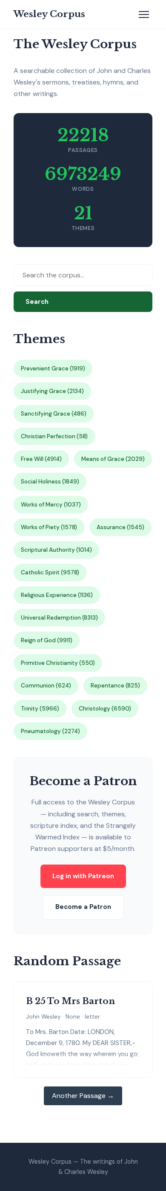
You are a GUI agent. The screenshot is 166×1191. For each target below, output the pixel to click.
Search (37, 301)
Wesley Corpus (49, 14)
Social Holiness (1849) (50, 481)
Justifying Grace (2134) (52, 391)
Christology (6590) (105, 708)
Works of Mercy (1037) (51, 504)
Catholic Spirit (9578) (50, 572)
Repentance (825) (115, 685)
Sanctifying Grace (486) (53, 413)
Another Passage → (83, 1095)
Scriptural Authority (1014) (56, 549)
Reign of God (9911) (46, 640)
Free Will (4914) (41, 459)
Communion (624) (46, 685)
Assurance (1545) (120, 527)
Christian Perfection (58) (54, 436)
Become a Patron (83, 907)
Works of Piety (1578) (49, 527)
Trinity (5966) (40, 708)
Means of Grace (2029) (113, 459)
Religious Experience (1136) (57, 595)
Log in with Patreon (83, 876)
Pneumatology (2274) (50, 731)
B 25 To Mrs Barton (70, 1001)
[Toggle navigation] (143, 14)
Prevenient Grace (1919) (53, 368)
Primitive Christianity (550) (58, 663)
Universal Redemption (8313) (59, 617)
